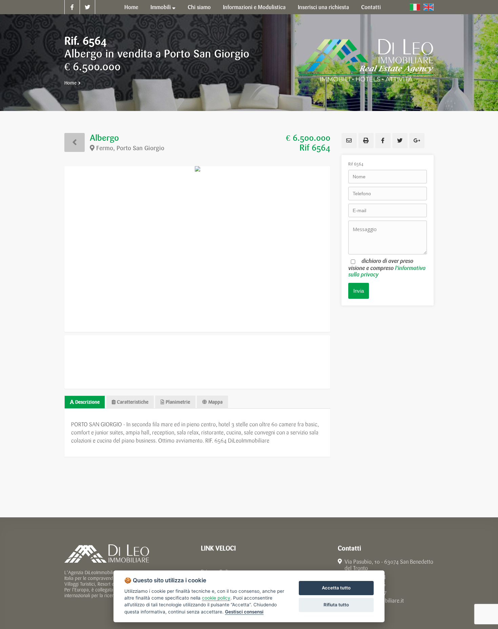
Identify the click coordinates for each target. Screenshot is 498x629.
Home (70, 83)
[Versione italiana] (415, 7)
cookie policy (216, 598)
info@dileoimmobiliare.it (375, 601)
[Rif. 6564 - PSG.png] (197, 249)
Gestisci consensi (244, 611)
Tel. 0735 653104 (366, 576)
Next (340, 249)
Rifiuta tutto (336, 604)
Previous (54, 249)
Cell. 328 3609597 (365, 592)
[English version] (428, 7)
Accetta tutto (336, 587)
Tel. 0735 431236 (366, 584)
